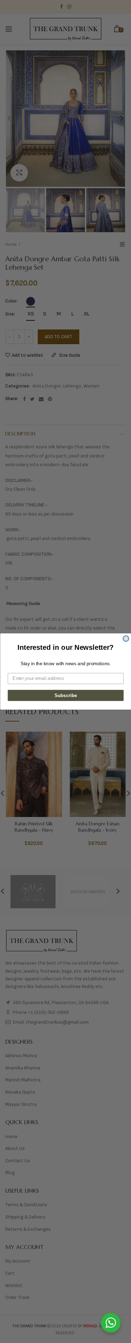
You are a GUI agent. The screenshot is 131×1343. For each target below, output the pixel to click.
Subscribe (65, 695)
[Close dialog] (126, 638)
